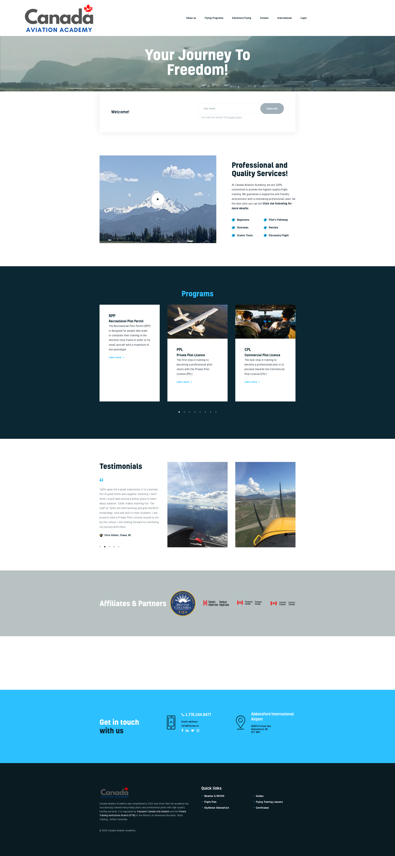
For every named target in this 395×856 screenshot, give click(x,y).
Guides (260, 796)
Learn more (115, 381)
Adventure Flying (241, 17)
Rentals (273, 227)
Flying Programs (214, 17)
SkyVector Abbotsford (216, 807)
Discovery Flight (279, 235)
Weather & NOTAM (214, 796)
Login (304, 17)
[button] (100, 546)
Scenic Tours (245, 235)
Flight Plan (210, 801)
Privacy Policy (234, 117)
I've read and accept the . (221, 117)
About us (191, 17)
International (284, 17)
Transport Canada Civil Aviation (153, 811)
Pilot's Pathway (278, 219)
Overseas (242, 227)
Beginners (243, 219)
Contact (264, 17)
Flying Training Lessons (269, 801)
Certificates (262, 807)
